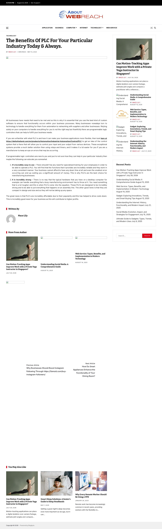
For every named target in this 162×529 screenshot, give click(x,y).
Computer (70, 28)
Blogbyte (31, 525)
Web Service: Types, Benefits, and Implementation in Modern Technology (90, 256)
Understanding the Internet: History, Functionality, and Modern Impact (138, 144)
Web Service (111, 28)
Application (47, 28)
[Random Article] (151, 28)
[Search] (155, 28)
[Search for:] (128, 236)
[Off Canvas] (7, 28)
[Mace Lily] (11, 219)
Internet (84, 28)
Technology (96, 28)
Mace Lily (12, 52)
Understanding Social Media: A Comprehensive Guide (54, 265)
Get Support (36, 3)
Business (59, 28)
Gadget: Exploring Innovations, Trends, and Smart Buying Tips (140, 128)
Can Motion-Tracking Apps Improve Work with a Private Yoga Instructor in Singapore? (21, 266)
